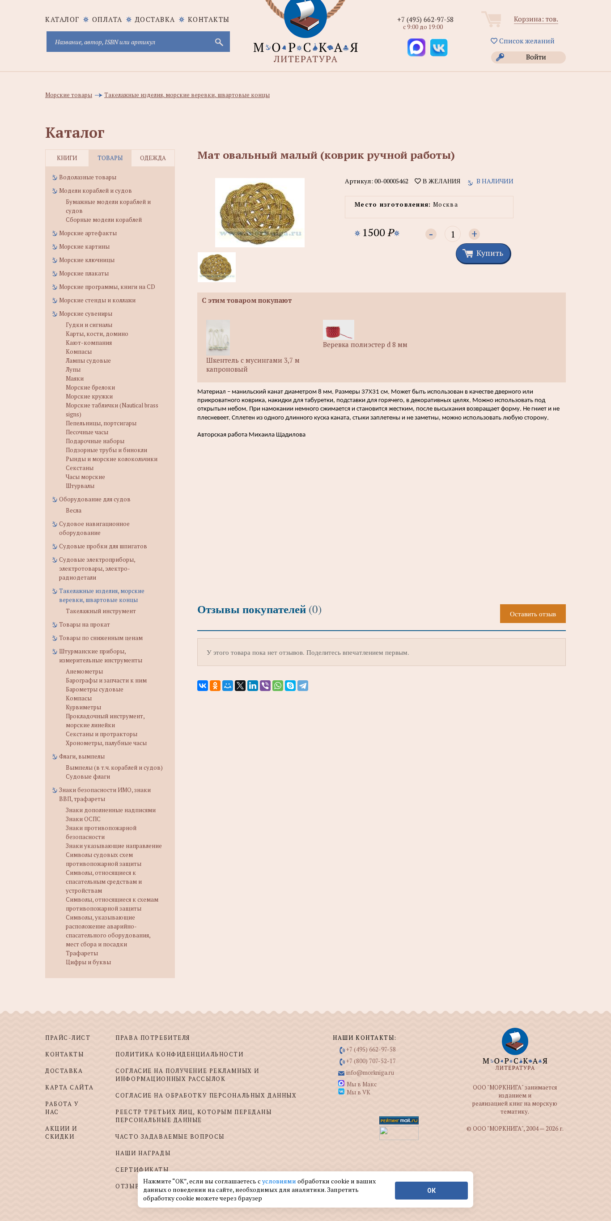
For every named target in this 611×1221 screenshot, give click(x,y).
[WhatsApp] (277, 685)
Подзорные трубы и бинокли (106, 450)
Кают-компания (89, 343)
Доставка (155, 19)
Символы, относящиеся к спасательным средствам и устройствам (104, 882)
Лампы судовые (88, 360)
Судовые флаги (88, 776)
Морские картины (84, 246)
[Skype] (290, 685)
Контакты (209, 19)
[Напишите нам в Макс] (416, 47)
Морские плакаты (84, 273)
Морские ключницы (87, 260)
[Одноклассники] (215, 685)
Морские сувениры (85, 313)
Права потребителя (152, 1038)
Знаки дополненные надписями (111, 810)
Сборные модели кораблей (104, 220)
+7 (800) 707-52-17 (371, 1061)
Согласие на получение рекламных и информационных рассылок (187, 1075)
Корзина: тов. (536, 18)
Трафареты (82, 953)
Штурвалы (80, 486)
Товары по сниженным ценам (101, 638)
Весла (73, 510)
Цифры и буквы (88, 962)
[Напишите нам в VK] (439, 47)
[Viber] (265, 685)
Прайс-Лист (68, 1038)
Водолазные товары (87, 177)
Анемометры (84, 671)
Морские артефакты (88, 233)
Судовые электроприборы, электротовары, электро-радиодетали (97, 568)
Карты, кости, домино (97, 334)
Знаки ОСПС (83, 819)
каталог (62, 19)
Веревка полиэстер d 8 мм (365, 344)
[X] (240, 685)
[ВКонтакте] (202, 685)
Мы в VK (358, 1092)
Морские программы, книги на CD (107, 287)
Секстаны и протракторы (101, 734)
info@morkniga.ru (370, 1072)
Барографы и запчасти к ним (106, 680)
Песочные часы (87, 432)
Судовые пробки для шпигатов (103, 546)
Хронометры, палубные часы (106, 743)
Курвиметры (83, 707)
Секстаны (79, 468)
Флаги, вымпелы (82, 756)
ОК (431, 1190)
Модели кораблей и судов (95, 191)
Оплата (107, 19)
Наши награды (142, 1153)
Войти (536, 56)
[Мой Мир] (227, 685)
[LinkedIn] (252, 685)
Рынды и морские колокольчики (111, 459)
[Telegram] (302, 685)
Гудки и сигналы (89, 325)
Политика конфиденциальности (179, 1054)
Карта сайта (69, 1087)
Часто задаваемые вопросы (169, 1136)
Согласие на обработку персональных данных (206, 1095)
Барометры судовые (94, 689)
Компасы (79, 352)
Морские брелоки (90, 387)
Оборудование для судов (95, 499)
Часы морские (85, 477)
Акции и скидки (61, 1132)
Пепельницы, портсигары (101, 423)
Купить (489, 252)
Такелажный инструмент (101, 611)
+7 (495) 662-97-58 (425, 19)
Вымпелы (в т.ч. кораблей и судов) (114, 767)
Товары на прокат (84, 624)
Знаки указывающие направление (114, 846)
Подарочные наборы (95, 441)
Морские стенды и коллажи (97, 300)
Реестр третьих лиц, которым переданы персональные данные (193, 1116)
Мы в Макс (362, 1084)
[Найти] (218, 41)
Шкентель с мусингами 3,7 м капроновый (253, 364)
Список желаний (526, 40)
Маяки (75, 378)
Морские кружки (89, 396)
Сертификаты (142, 1170)
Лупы (73, 369)
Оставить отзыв (533, 613)
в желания (440, 181)
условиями (279, 1181)
